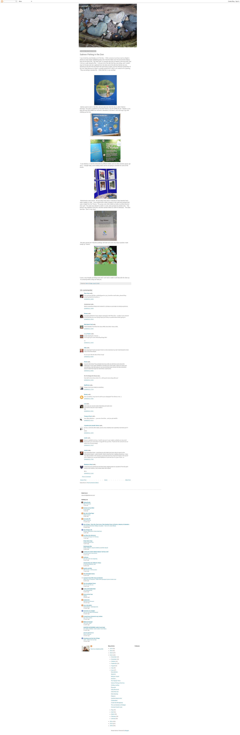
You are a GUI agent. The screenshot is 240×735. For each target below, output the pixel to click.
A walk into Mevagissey (117, 702)
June (112, 670)
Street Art (113, 674)
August (113, 665)
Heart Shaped (90, 8)
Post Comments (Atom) (93, 482)
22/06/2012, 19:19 (88, 319)
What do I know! (115, 676)
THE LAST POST (88, 623)
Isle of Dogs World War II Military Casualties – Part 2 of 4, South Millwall (100, 525)
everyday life (87, 519)
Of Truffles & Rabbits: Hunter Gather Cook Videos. (95, 628)
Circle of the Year (88, 594)
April (112, 712)
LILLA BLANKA (88, 605)
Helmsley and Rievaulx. (89, 601)
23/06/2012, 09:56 (88, 370)
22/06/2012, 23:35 (88, 328)
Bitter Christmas (87, 503)
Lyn (85, 403)
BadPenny (87, 385)
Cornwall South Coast (116, 707)
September (114, 663)
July (112, 668)
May (112, 710)
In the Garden (87, 509)
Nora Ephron (114, 672)
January (113, 718)
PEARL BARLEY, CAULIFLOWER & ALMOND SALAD (96, 547)
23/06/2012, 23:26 (88, 398)
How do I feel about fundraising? (91, 612)
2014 (111, 650)
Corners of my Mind (89, 508)
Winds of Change (88, 622)
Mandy (86, 394)
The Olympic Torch (115, 680)
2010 (111, 723)
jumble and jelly (88, 568)
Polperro (113, 696)
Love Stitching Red (88, 590)
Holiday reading (115, 685)
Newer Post (83, 480)
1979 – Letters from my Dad (90, 639)
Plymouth (113, 687)
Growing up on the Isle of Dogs (92, 638)
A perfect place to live (116, 698)
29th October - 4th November (90, 569)
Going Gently (87, 502)
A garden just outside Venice (91, 425)
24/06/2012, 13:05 (88, 433)
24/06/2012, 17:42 (88, 459)
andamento (87, 600)
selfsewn (86, 557)
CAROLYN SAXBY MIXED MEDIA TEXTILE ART (96, 552)
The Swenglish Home (89, 573)
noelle (85, 438)
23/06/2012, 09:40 (88, 356)
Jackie (86, 450)
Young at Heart (88, 416)
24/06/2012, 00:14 (88, 420)
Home (105, 480)
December (114, 657)
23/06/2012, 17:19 (88, 389)
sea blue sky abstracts (90, 535)
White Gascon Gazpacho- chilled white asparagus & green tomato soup (100, 579)
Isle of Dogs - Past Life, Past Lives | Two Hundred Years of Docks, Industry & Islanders (106, 524)
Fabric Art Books (87, 634)
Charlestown (114, 700)
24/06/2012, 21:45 (88, 473)
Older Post (128, 480)
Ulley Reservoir (115, 689)
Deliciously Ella (88, 546)
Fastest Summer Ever (89, 542)
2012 (111, 655)
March (113, 714)
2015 (111, 648)
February (113, 716)
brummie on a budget (89, 611)
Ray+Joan (87, 293)
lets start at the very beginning (90, 558)
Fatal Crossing (87, 514)
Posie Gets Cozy (88, 541)
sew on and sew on (89, 632)
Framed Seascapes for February (91, 536)
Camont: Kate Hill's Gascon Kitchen (93, 578)
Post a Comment (86, 476)
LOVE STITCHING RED (90, 589)
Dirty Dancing (114, 694)
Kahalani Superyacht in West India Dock (93, 531)
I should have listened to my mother (93, 616)
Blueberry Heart (88, 464)
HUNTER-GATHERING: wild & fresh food (94, 627)
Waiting (85, 595)
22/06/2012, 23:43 (88, 342)
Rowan (86, 313)
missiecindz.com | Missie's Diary (92, 562)
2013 (111, 653)
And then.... (114, 678)
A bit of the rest (114, 691)
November (114, 659)
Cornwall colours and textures (90, 553)
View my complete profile (96, 649)
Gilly (85, 347)
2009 (111, 725)
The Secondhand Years (90, 583)
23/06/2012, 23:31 (88, 411)
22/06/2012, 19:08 (88, 308)
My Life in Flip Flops (89, 513)
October (113, 661)
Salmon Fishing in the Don (117, 683)
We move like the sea (88, 584)
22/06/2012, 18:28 (88, 299)
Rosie (85, 361)
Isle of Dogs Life (88, 530)
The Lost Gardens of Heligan (118, 705)
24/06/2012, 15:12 (88, 445)
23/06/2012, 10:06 (88, 380)
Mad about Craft (88, 324)
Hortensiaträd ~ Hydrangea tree (91, 606)
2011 (111, 721)
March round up (87, 520)
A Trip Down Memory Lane (90, 564)
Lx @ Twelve (87, 333)
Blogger (127, 730)
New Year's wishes (88, 617)
